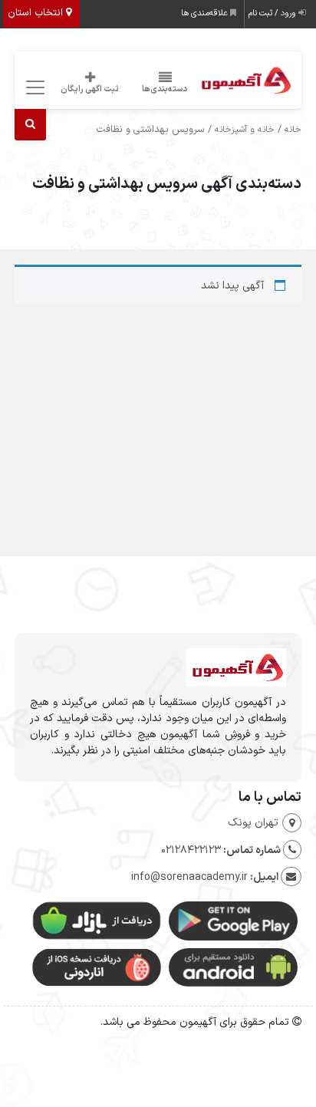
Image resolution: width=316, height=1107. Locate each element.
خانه (293, 130)
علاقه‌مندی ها (205, 13)
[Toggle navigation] (32, 87)
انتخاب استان (37, 13)
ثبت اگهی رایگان (90, 89)
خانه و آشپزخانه (245, 130)
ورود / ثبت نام (273, 13)
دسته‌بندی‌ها (165, 89)
